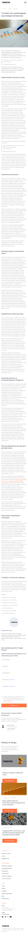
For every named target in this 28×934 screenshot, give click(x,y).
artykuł (9, 8)
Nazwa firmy (9, 679)
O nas (3, 886)
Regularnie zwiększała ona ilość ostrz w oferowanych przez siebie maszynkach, (13, 481)
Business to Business (7, 827)
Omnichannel (5, 873)
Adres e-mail (5, 666)
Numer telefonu (6, 672)
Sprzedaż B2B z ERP (7, 868)
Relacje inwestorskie (7, 893)
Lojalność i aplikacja (7, 876)
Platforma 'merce (6, 853)
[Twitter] (5, 916)
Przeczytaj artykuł (9, 780)
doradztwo (16, 8)
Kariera (3, 888)
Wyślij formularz (14, 705)
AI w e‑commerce (6, 878)
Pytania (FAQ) (5, 898)
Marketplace (5, 871)
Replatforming (5, 858)
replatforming (6, 797)
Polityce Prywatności (7, 701)
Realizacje (4, 891)
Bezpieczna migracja (7, 865)
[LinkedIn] (2, 917)
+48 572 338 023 (11, 728)
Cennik (3, 856)
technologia (13, 797)
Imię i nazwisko (6, 659)
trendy (4, 769)
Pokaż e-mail (10, 730)
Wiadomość (9, 686)
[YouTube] (11, 917)
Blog (5, 8)
